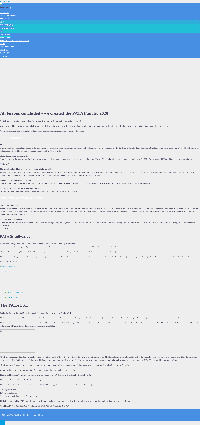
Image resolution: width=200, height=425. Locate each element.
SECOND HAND (7, 47)
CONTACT (4, 53)
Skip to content (5, 1)
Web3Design (25, 415)
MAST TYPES (5, 38)
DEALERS (4, 56)
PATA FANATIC (6, 25)
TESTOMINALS (6, 19)
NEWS (2, 44)
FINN (2, 22)
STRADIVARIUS (7, 28)
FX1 (1, 31)
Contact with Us (37, 415)
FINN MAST (5, 34)
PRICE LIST (5, 50)
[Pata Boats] (5, 5)
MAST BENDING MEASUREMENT (14, 41)
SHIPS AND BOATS (8, 16)
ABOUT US (4, 13)
